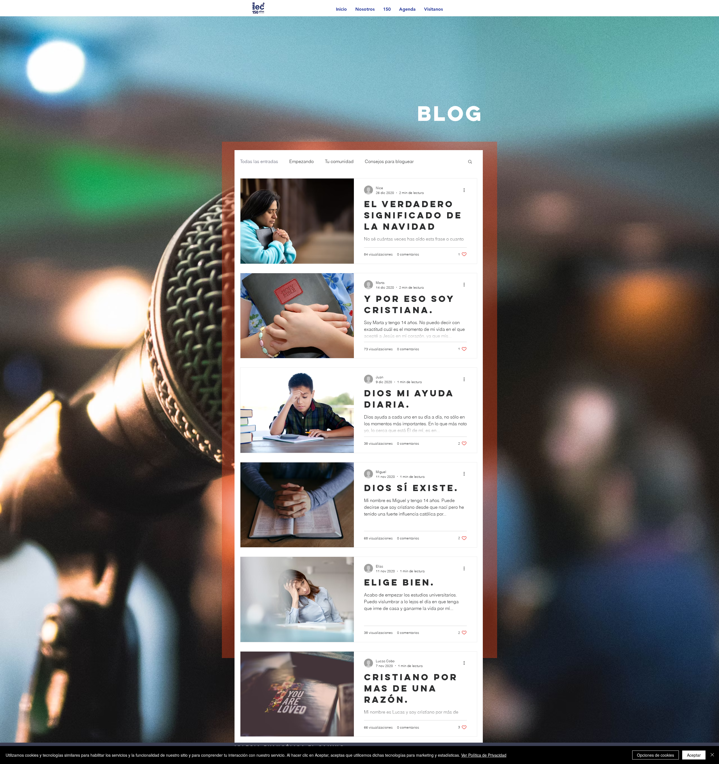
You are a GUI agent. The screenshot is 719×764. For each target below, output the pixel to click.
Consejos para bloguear (389, 161)
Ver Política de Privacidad (483, 755)
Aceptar (694, 755)
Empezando (301, 161)
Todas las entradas (259, 161)
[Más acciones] (466, 190)
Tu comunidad (339, 161)
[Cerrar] (712, 755)
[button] (470, 162)
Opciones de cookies (655, 755)
